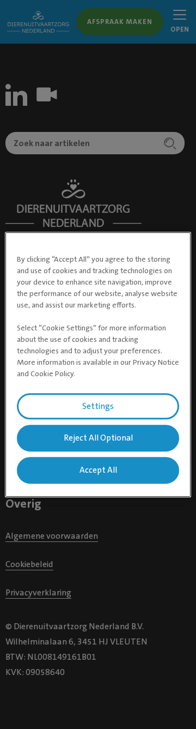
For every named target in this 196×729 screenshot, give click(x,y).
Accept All (98, 470)
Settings (98, 406)
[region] (98, 365)
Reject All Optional (98, 438)
